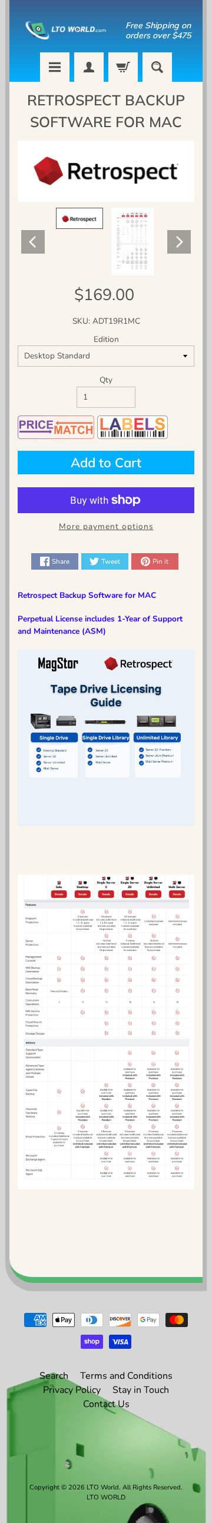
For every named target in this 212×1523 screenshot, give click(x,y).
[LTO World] (60, 30)
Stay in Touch (140, 1390)
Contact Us (106, 1404)
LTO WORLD (106, 1497)
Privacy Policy (72, 1390)
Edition (106, 339)
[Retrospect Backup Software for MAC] (79, 218)
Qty (106, 379)
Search (53, 1375)
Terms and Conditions (126, 1375)
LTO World (103, 1487)
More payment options (106, 526)
